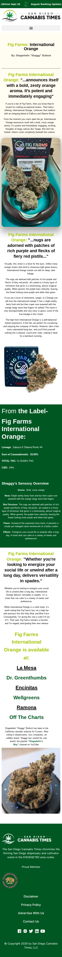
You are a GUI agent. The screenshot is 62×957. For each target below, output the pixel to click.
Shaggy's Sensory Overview (25, 483)
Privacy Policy (31, 904)
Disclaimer (31, 896)
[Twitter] (31, 931)
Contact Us (31, 921)
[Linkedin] (37, 931)
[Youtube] (43, 931)
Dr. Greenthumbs (26, 677)
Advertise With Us (31, 913)
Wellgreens (26, 697)
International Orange (31, 46)
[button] (31, 28)
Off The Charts (26, 717)
